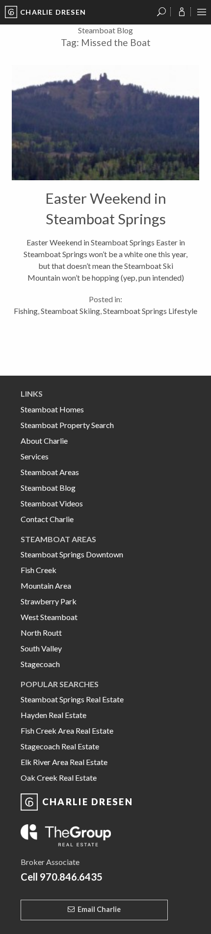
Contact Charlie (47, 519)
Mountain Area (46, 585)
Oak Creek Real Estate (59, 777)
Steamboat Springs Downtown (72, 554)
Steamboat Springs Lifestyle (150, 310)
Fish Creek (38, 570)
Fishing (26, 310)
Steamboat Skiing (70, 310)
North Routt (41, 632)
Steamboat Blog (48, 487)
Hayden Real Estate (53, 714)
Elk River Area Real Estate (64, 761)
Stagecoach (40, 664)
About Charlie (44, 440)
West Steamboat (49, 617)
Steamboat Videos (52, 503)
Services (35, 456)
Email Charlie (99, 909)
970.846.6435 (71, 877)
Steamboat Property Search (67, 425)
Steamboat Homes (52, 409)
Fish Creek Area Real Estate (67, 730)
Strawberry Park (49, 601)
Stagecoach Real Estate (60, 746)
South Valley (41, 648)
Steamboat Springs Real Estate (72, 699)
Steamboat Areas (50, 472)
